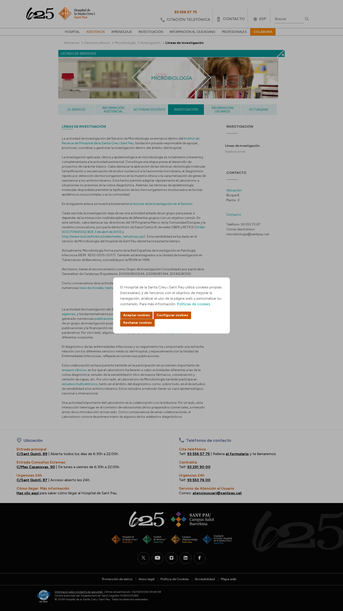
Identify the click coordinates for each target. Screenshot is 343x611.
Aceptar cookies (136, 315)
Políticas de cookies (193, 304)
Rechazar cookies (137, 323)
